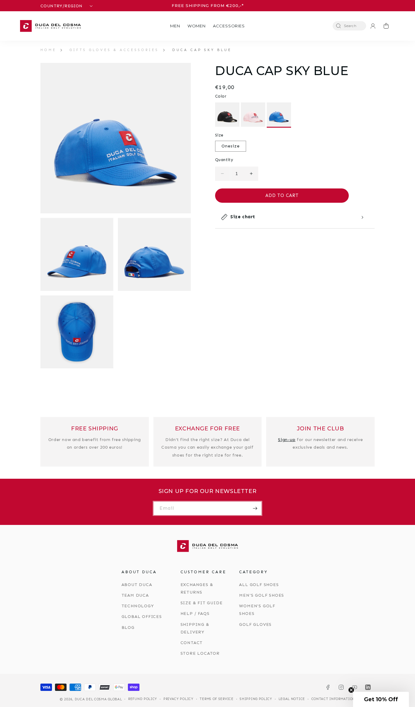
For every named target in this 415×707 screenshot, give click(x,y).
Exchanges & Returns (196, 588)
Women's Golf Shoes (257, 609)
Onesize (230, 146)
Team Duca (135, 595)
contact (191, 642)
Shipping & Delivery (194, 628)
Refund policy (142, 699)
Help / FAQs (195, 613)
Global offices (142, 616)
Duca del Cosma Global (98, 699)
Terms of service (216, 699)
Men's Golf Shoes (261, 595)
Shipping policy (256, 699)
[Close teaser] (351, 690)
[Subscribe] (255, 508)
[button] (174, 26)
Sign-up (287, 439)
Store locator (200, 653)
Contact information (333, 699)
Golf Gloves (255, 624)
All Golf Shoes (259, 584)
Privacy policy (178, 699)
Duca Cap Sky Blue (202, 50)
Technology (138, 606)
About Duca (137, 584)
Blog (128, 627)
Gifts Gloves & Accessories (114, 50)
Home (48, 50)
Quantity (224, 159)
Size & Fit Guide (201, 602)
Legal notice (292, 699)
